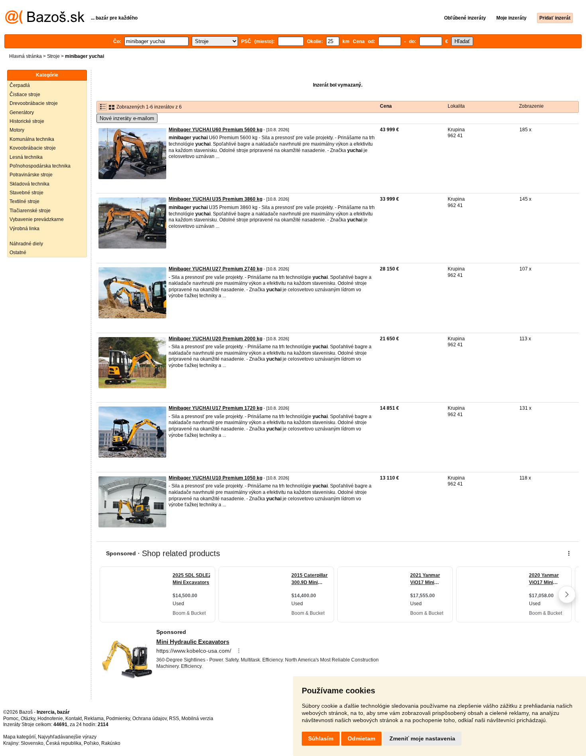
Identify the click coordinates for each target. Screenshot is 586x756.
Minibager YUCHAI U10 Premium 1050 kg (215, 478)
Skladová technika (29, 184)
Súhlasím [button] (320, 738)
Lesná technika (26, 157)
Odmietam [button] (361, 738)
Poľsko (91, 743)
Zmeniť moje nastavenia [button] (422, 738)
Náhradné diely (26, 244)
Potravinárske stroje (31, 175)
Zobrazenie (531, 106)
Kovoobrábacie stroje (33, 148)
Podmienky (118, 718)
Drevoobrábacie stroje (34, 103)
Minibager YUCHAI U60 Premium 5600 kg (215, 129)
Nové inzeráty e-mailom (127, 118)
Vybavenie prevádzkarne (37, 219)
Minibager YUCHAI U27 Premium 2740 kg (215, 269)
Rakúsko (110, 743)
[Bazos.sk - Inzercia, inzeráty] (45, 22)
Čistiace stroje (25, 94)
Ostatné (18, 252)
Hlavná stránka (25, 56)
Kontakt (73, 718)
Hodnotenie (50, 718)
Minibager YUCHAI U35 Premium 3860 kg (215, 199)
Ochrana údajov (149, 718)
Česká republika (63, 743)
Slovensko (32, 743)
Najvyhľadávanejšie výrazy (67, 737)
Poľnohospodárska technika (40, 166)
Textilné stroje (24, 201)
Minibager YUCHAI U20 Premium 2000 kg (215, 338)
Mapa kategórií (19, 737)
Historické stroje (27, 121)
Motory (17, 130)
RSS (174, 718)
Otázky (28, 718)
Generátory (22, 112)
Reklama (94, 718)
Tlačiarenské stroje (30, 210)
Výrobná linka (24, 228)
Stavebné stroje (26, 192)
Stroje (53, 56)
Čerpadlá (20, 85)
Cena (386, 106)
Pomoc (10, 718)
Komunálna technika (32, 139)
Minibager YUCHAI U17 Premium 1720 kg (215, 408)
